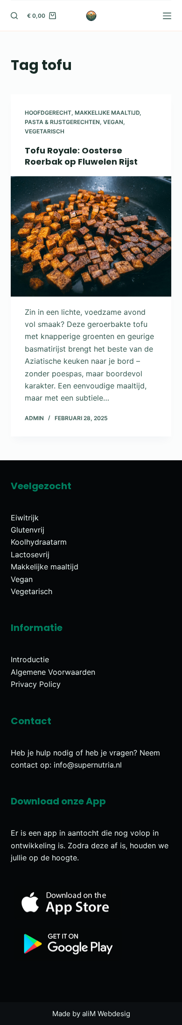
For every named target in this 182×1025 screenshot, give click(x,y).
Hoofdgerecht (48, 112)
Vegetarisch (44, 131)
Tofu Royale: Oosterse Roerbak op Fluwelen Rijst (81, 156)
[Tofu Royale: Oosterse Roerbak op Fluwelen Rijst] (91, 236)
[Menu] (167, 16)
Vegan (113, 121)
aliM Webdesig (106, 1013)
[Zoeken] (14, 15)
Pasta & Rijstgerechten (62, 121)
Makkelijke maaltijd (107, 112)
